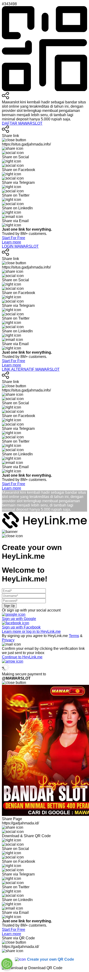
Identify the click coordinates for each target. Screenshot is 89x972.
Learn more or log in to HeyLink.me (31, 631)
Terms (74, 636)
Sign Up (9, 605)
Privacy (8, 640)
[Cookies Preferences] (7, 964)
